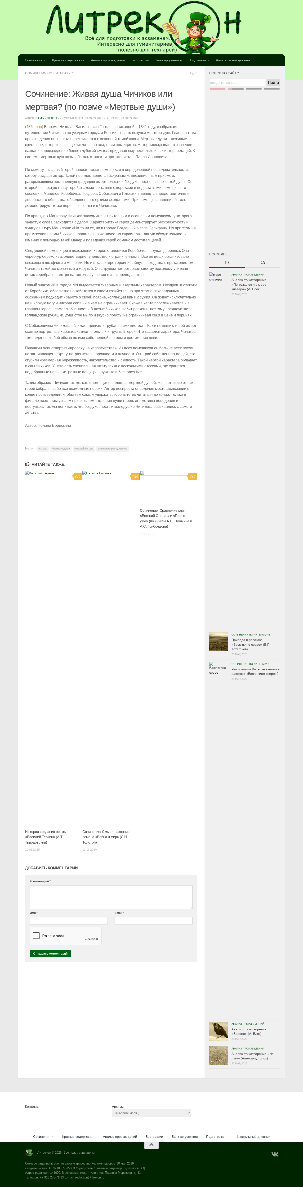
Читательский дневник (233, 60)
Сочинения (33, 60)
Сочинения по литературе (50, 73)
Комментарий (40, 881)
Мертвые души (61, 448)
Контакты (32, 1106)
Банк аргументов (169, 60)
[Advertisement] (244, 163)
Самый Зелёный (49, 118)
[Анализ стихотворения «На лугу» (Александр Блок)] (218, 1055)
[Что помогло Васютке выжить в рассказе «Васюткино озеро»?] (218, 839)
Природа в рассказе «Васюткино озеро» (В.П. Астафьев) (251, 644)
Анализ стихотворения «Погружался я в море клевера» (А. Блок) (249, 284)
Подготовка (197, 60)
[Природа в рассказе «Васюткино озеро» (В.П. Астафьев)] (218, 641)
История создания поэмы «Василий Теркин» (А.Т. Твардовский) (46, 837)
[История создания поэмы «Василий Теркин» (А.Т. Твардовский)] (53, 648)
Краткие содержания (68, 60)
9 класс (42, 448)
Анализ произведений (108, 60)
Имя (34, 913)
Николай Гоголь (83, 448)
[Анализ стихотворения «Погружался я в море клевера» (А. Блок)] (218, 449)
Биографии (140, 60)
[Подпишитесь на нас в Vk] (274, 1154)
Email (119, 913)
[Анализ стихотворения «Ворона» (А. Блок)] (218, 1031)
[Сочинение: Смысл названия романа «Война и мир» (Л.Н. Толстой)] (110, 648)
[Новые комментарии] (262, 263)
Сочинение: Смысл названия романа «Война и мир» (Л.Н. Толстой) (105, 837)
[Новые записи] (227, 263)
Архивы (118, 1106)
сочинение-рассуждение (112, 448)
